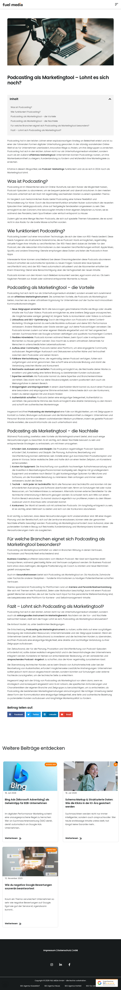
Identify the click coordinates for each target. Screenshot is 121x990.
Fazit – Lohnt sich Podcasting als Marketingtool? (36, 130)
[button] (117, 4)
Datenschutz (64, 950)
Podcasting (13, 186)
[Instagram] (52, 964)
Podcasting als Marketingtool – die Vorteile (33, 116)
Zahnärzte (104, 574)
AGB (75, 950)
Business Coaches (17, 558)
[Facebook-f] (69, 964)
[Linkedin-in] (60, 964)
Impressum (49, 950)
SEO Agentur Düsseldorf (30, 986)
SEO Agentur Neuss (52, 986)
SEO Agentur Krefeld (73, 986)
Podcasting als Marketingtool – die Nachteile (34, 121)
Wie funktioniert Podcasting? (26, 111)
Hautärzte (93, 574)
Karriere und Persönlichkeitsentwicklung (90, 587)
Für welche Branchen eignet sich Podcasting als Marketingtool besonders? (50, 125)
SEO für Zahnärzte (93, 986)
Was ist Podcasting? (21, 107)
